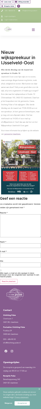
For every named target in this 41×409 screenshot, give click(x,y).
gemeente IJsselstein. (12, 134)
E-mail (3, 251)
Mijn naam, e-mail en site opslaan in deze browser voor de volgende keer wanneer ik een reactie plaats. (19, 274)
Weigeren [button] (8, 403)
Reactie (4, 213)
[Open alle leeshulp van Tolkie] (18, 6)
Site (1, 261)
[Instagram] (12, 351)
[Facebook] (6, 351)
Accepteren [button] (22, 403)
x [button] (39, 389)
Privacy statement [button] (22, 397)
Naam (3, 242)
